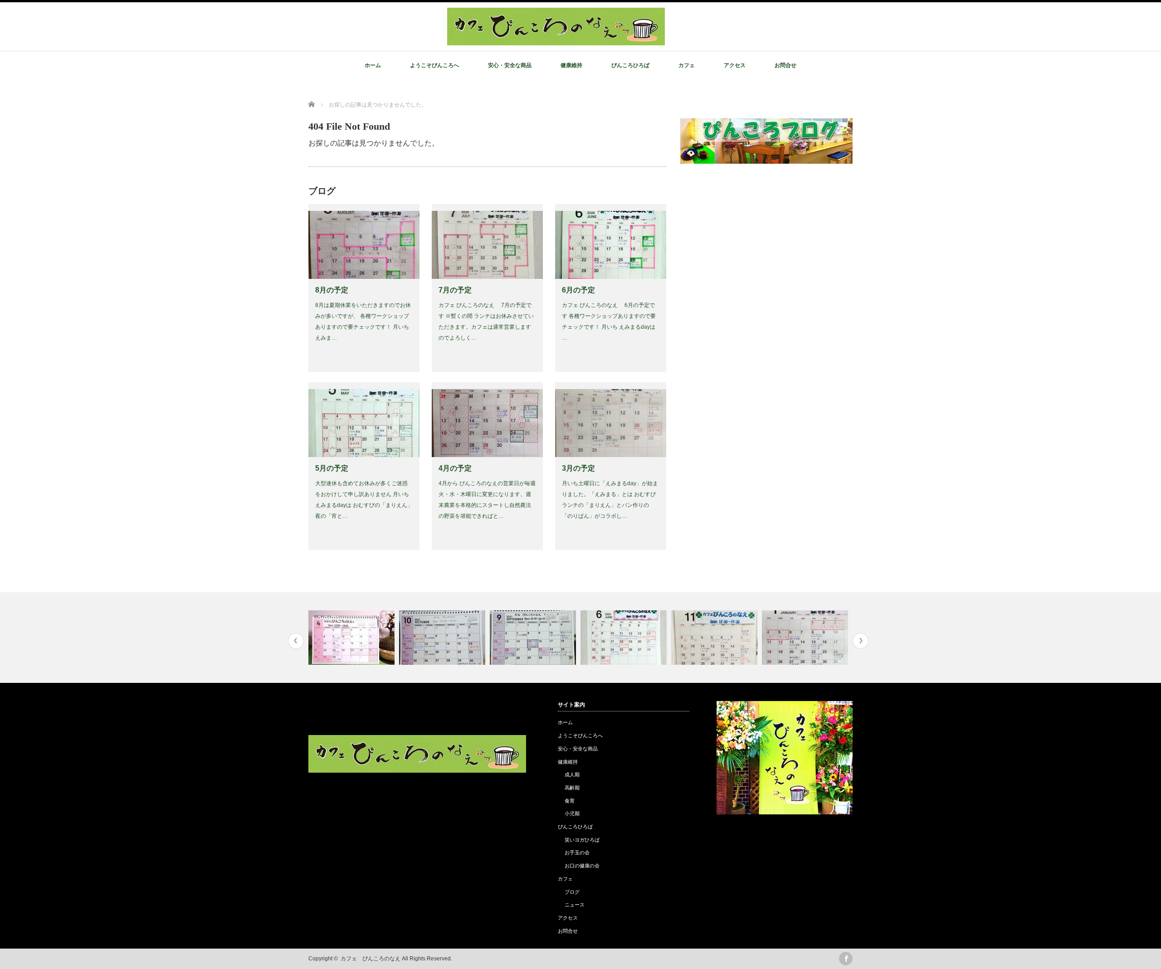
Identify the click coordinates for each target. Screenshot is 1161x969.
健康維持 (571, 65)
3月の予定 (578, 468)
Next (860, 641)
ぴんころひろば (630, 65)
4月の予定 (455, 468)
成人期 (572, 774)
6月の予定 (578, 290)
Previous (296, 641)
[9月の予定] (534, 637)
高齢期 (572, 787)
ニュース (575, 904)
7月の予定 (455, 290)
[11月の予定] (715, 637)
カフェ (686, 65)
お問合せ (785, 65)
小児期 (572, 813)
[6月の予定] (624, 637)
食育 (570, 800)
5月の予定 (331, 468)
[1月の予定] (806, 637)
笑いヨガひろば (582, 839)
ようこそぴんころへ (434, 65)
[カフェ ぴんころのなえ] (556, 40)
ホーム (373, 65)
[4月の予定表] (352, 637)
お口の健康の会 (582, 865)
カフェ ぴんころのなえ (370, 958)
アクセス (735, 65)
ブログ (572, 892)
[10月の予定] (443, 637)
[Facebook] (846, 958)
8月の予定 (331, 290)
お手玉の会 (577, 852)
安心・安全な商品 (510, 65)
